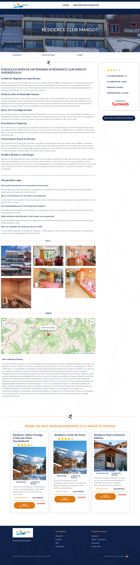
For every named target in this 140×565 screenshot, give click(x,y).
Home (66, 5)
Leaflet (77, 353)
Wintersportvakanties (86, 5)
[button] (48, 333)
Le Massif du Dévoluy (14, 359)
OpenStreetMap (85, 353)
